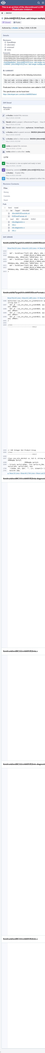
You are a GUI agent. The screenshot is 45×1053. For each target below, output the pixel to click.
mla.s (14, 225)
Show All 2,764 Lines (28, 473)
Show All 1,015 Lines (29, 248)
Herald (8, 122)
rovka (9, 50)
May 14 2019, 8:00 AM (13, 175)
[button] (43, 2)
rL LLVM (7, 109)
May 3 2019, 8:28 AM (13, 135)
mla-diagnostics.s (18, 222)
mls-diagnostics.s (18, 228)
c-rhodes (14, 28)
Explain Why (19, 173)
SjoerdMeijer (11, 42)
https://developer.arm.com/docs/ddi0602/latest (20, 94)
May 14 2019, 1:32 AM (13, 148)
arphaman (30, 128)
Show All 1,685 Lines (29, 298)
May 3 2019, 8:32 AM (13, 141)
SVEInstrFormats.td (19, 216)
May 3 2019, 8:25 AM (13, 118)
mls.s (14, 231)
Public (18, 22)
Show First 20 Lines (14, 248)
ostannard (10, 47)
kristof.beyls (39, 128)
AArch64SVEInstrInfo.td (21, 213)
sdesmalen (11, 45)
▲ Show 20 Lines (13, 473)
